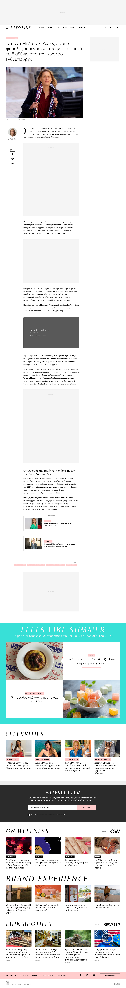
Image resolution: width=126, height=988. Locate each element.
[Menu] (7, 28)
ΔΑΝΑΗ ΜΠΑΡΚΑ (42, 759)
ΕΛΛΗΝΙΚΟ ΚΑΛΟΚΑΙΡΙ (34, 693)
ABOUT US (36, 975)
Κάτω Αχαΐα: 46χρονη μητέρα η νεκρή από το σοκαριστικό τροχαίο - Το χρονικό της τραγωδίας (18, 953)
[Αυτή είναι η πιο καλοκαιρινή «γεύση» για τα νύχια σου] (78, 845)
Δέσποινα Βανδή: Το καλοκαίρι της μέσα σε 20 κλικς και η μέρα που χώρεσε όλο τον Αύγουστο (106, 768)
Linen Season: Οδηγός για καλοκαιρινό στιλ (106, 906)
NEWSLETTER (110, 975)
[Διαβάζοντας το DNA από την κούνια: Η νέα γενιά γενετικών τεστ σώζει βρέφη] (107, 845)
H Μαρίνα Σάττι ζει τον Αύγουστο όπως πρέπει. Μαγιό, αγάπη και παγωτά (18, 765)
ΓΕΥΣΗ (91, 655)
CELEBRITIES (12, 38)
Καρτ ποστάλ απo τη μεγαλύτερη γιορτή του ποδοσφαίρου (76, 907)
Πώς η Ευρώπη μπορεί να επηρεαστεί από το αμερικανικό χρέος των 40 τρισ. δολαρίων (107, 953)
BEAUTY (51, 28)
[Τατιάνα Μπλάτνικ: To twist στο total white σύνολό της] (33, 523)
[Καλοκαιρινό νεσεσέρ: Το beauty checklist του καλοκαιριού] (48, 893)
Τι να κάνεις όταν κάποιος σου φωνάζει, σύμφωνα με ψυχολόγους (48, 862)
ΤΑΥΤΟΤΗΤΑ (24, 975)
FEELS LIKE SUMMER (63, 630)
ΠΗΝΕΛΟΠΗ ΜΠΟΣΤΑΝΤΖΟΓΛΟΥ (91, 666)
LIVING (39, 857)
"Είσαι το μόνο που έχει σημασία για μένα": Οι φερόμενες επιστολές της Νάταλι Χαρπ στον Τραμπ (47, 953)
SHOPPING (82, 28)
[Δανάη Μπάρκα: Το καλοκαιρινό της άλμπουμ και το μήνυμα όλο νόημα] (48, 748)
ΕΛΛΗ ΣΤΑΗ (71, 565)
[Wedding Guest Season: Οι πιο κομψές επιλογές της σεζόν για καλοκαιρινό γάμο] (19, 893)
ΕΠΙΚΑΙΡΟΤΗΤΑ (29, 924)
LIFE (72, 28)
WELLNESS (62, 28)
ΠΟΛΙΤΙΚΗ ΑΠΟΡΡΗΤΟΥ (65, 975)
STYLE (41, 28)
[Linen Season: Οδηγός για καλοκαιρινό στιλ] (107, 893)
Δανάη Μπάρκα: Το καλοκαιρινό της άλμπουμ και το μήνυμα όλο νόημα (47, 765)
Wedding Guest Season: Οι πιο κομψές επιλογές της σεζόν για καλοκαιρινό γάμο (18, 908)
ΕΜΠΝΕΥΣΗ (11, 857)
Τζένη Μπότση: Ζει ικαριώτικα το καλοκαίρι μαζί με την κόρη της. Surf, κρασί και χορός (77, 766)
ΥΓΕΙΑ (97, 857)
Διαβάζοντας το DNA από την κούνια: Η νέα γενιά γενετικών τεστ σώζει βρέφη (106, 863)
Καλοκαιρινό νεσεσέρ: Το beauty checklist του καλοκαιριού (47, 907)
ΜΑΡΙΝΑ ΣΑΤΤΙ (12, 759)
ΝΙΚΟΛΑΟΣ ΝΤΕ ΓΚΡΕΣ (55, 565)
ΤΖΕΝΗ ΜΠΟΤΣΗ (72, 759)
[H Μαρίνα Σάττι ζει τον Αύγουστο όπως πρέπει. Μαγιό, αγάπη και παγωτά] (19, 748)
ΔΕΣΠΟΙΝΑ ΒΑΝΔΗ (102, 759)
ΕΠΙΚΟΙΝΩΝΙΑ (11, 975)
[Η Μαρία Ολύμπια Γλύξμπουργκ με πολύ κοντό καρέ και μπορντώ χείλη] (33, 543)
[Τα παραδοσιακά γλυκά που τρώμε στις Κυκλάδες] (91, 699)
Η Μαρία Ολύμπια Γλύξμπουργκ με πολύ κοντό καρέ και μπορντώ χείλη (59, 545)
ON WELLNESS (27, 831)
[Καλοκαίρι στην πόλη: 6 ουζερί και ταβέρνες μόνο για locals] (34, 661)
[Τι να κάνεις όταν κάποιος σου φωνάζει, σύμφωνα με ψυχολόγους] (48, 845)
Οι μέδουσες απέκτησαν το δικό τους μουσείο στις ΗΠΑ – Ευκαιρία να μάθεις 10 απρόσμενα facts (18, 863)
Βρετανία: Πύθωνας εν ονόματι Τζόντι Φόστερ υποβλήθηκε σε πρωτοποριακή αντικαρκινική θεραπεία (76, 954)
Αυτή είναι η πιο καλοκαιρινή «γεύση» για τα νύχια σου (76, 862)
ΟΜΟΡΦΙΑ (70, 857)
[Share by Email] (12, 163)
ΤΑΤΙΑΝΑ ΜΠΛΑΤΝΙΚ (36, 565)
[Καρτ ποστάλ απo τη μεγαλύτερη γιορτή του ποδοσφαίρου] (78, 893)
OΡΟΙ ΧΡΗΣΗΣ (48, 975)
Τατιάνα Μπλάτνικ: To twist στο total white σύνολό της (57, 525)
